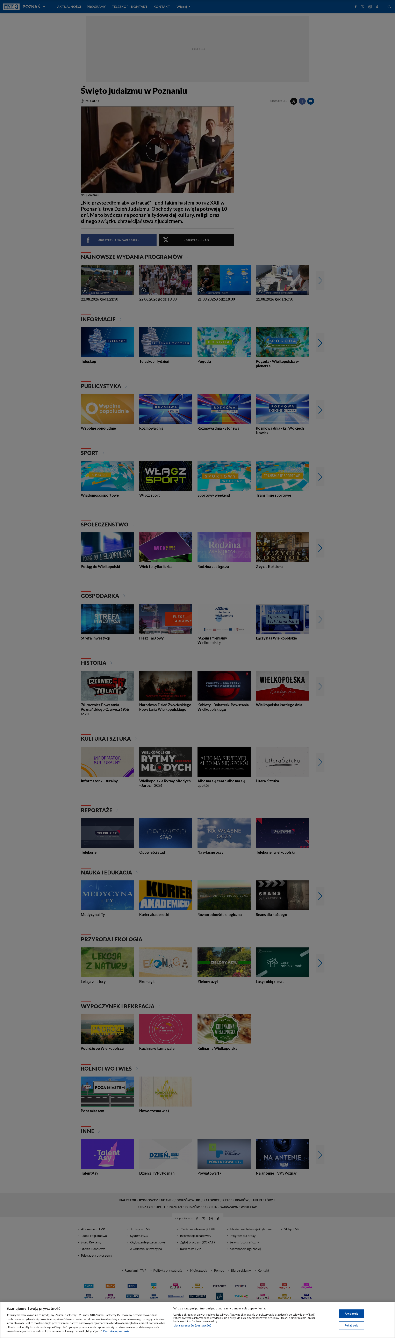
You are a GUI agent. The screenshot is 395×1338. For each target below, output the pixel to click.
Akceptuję (351, 1313)
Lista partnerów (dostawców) (192, 1325)
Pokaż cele (351, 1325)
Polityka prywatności (116, 1331)
